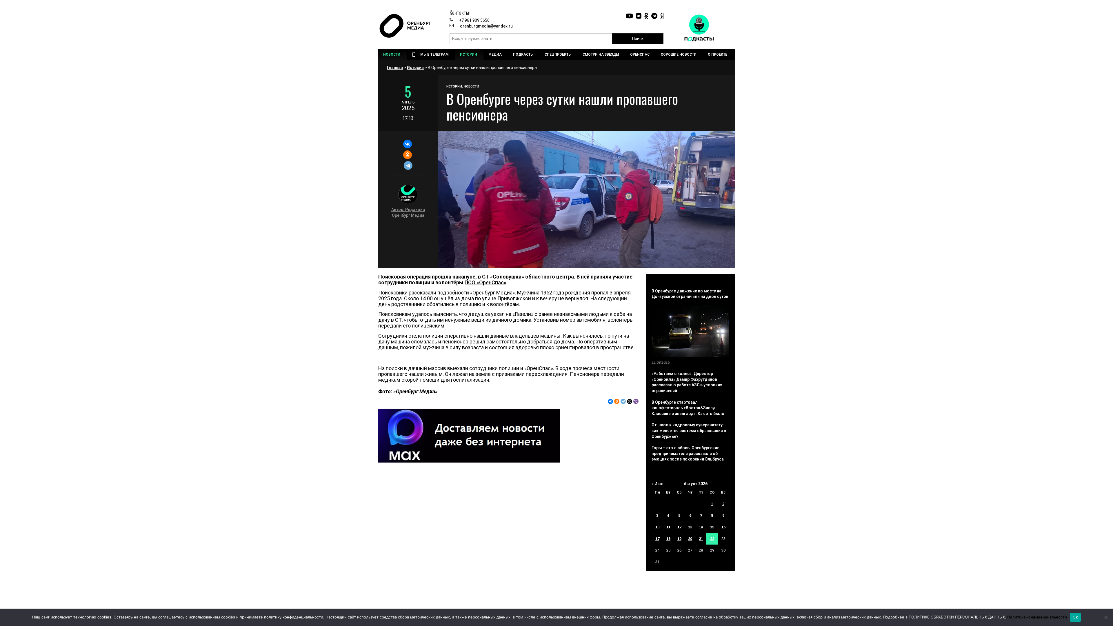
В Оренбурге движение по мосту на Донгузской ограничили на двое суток (690, 294)
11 (668, 527)
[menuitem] (392, 54)
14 (701, 527)
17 (657, 538)
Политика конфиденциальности (1037, 617)
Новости (471, 86)
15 (712, 527)
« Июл (657, 483)
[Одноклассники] (407, 154)
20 (690, 538)
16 (723, 527)
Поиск (637, 38)
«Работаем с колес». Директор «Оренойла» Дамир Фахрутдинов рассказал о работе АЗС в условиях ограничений (687, 382)
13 (690, 527)
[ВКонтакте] (407, 144)
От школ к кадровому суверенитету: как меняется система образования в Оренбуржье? (689, 430)
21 (701, 538)
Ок (1075, 617)
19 (679, 538)
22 (712, 538)
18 (668, 538)
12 (679, 527)
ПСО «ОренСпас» (485, 282)
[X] (629, 401)
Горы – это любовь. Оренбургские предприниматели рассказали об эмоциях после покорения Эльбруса (688, 453)
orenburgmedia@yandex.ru (486, 26)
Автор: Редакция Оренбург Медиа (408, 212)
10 (657, 527)
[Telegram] (408, 165)
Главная (395, 67)
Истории (415, 67)
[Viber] (636, 401)
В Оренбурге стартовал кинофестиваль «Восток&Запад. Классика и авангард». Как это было (688, 408)
